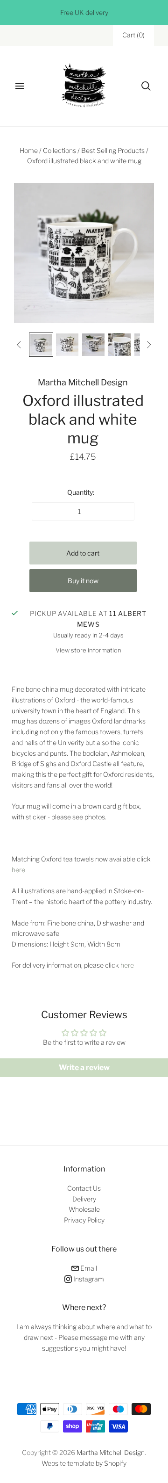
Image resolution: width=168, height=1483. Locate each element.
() (133, 35)
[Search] (146, 86)
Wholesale (84, 1209)
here (18, 870)
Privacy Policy (84, 1220)
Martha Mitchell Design (83, 382)
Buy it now (83, 581)
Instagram (88, 1279)
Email (88, 1268)
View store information (88, 650)
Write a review (84, 1067)
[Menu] (19, 86)
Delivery (84, 1199)
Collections (59, 150)
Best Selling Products (113, 150)
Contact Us (84, 1188)
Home (29, 150)
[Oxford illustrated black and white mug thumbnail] (41, 345)
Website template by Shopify (84, 1463)
